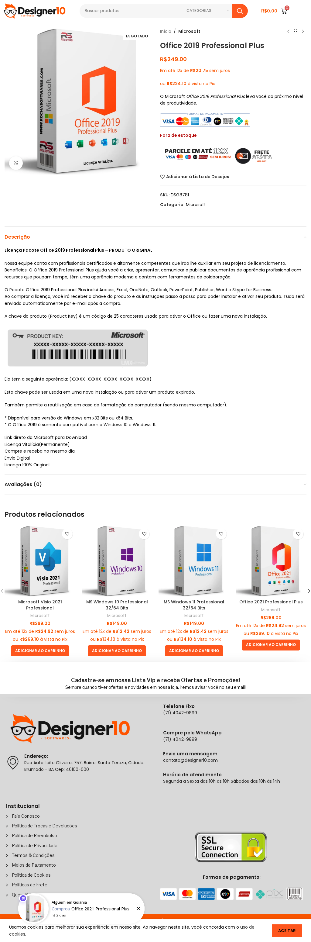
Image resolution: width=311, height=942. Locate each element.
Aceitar (287, 930)
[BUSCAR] (240, 11)
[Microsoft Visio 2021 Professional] (40, 561)
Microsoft (189, 31)
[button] (40, 650)
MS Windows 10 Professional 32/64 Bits (117, 605)
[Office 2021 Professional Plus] (271, 561)
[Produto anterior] (288, 31)
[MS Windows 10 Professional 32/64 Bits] (117, 561)
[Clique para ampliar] (16, 163)
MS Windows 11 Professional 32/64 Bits (194, 605)
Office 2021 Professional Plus (271, 602)
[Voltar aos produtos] (295, 31)
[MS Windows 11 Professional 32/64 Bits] (194, 561)
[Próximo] (302, 31)
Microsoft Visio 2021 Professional (40, 605)
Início (165, 31)
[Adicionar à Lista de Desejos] (67, 534)
